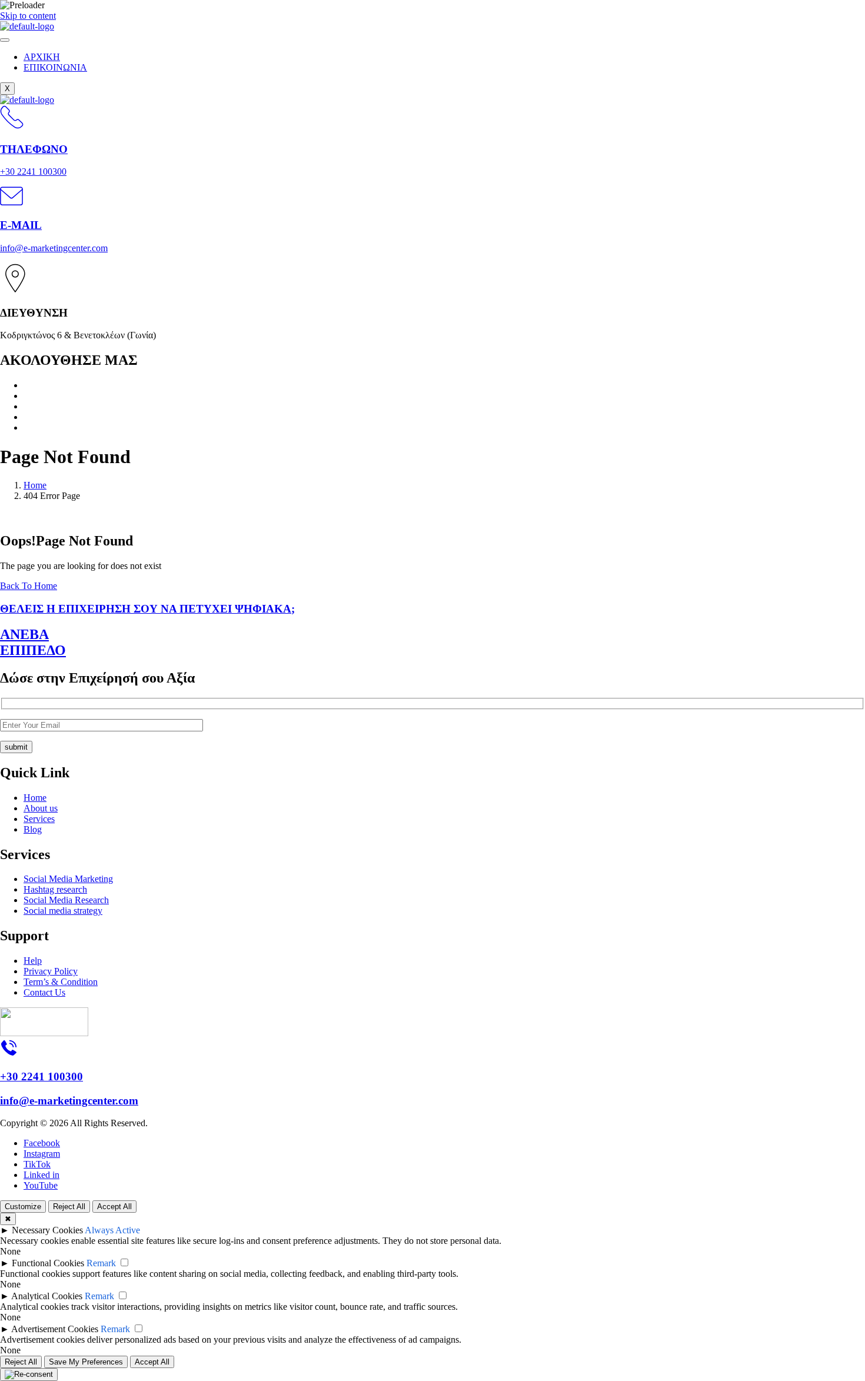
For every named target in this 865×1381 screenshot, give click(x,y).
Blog (33, 829)
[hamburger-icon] (4, 40)
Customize (23, 1206)
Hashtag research (55, 889)
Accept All (114, 1206)
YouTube (41, 1185)
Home (35, 798)
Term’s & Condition (61, 982)
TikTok (37, 1164)
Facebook (42, 1143)
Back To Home (28, 586)
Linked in (41, 1175)
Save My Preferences (86, 1361)
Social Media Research (66, 900)
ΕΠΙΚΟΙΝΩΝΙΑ (55, 67)
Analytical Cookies (46, 1296)
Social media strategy (63, 911)
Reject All (69, 1206)
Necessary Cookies (47, 1230)
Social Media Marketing (68, 879)
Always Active (112, 1230)
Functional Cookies (48, 1263)
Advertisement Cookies (54, 1329)
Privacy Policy (51, 971)
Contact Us (44, 992)
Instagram (42, 1154)
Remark (101, 1263)
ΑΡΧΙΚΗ (42, 57)
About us (41, 808)
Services (39, 819)
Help (33, 961)
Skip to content (28, 16)
